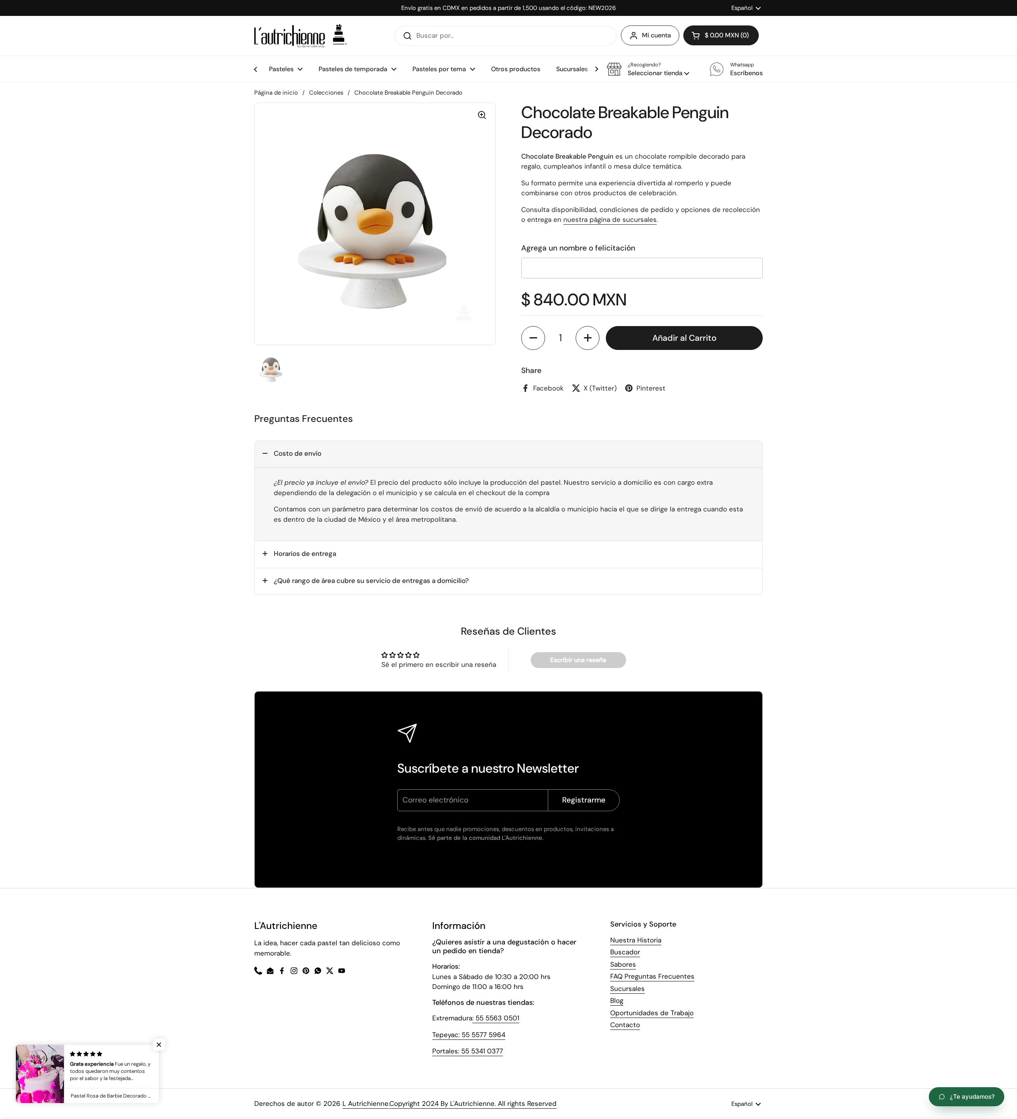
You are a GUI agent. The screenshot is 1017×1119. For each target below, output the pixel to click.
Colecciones (326, 93)
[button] (648, 69)
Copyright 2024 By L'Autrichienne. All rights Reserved (473, 1103)
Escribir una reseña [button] (578, 660)
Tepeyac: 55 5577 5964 (468, 1034)
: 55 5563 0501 (495, 1018)
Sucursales (627, 988)
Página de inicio (276, 93)
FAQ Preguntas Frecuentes (652, 976)
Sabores (623, 964)
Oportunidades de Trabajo (652, 1012)
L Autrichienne (365, 1103)
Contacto (625, 1024)
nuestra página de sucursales (610, 219)
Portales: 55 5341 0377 (467, 1051)
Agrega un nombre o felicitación (578, 248)
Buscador (625, 952)
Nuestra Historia (635, 940)
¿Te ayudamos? (972, 1096)
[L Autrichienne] (300, 36)
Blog (616, 1000)
